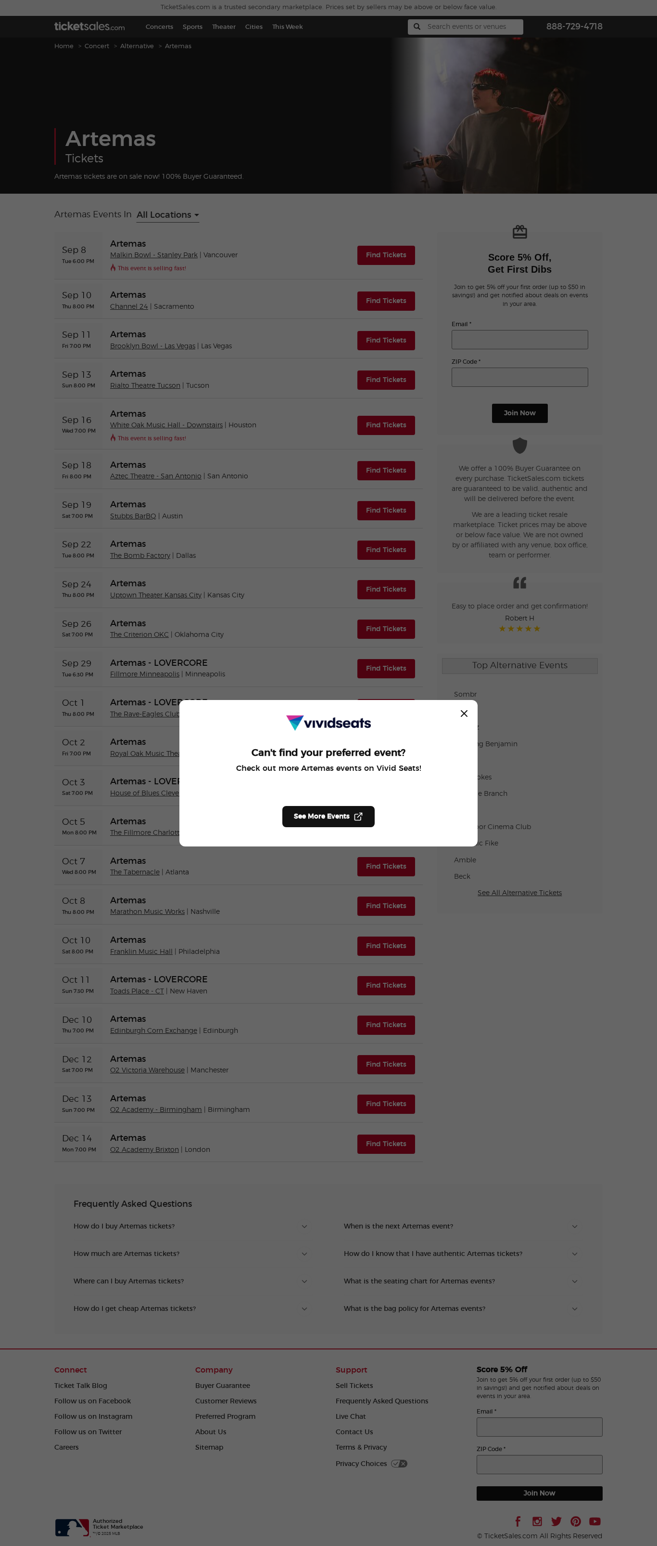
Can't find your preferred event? (328, 753)
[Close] (464, 713)
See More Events (322, 816)
